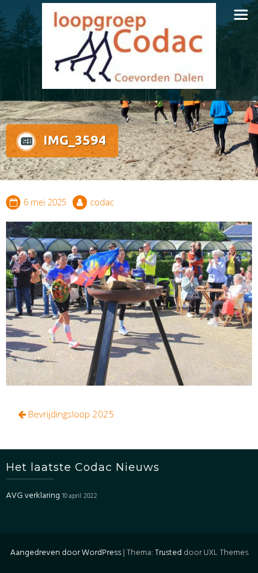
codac (102, 202)
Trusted (168, 553)
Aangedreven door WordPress (65, 553)
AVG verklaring (33, 496)
